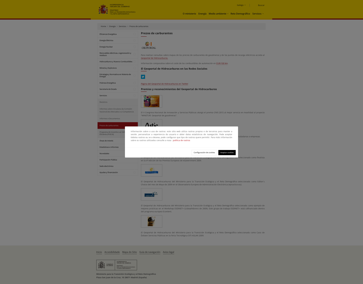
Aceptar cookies (227, 152)
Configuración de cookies (204, 152)
